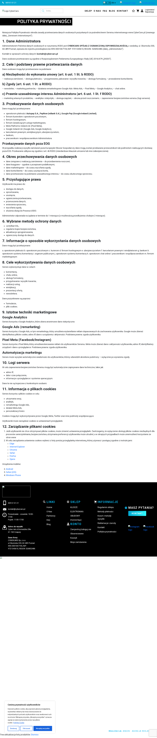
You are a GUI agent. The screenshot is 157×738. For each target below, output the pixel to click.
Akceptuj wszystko (43, 728)
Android (9, 469)
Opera (12, 459)
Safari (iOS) (11, 472)
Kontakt (122, 11)
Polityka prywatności (107, 531)
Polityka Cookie (18, 723)
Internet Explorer (17, 446)
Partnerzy (51, 516)
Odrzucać (26, 728)
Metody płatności (105, 511)
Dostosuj (13, 728)
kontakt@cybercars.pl (16, 509)
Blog (112, 11)
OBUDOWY (75, 516)
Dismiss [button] (35, 734)
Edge (12, 443)
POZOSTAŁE (76, 520)
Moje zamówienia (78, 542)
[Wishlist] (133, 11)
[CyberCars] (128, 2)
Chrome (13, 450)
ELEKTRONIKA (76, 511)
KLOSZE (74, 507)
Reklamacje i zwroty (107, 523)
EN (112, 3)
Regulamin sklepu (106, 507)
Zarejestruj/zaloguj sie (80, 529)
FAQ (105, 11)
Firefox (13, 456)
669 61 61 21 (11, 3)
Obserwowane (77, 533)
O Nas (97, 11)
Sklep (88, 11)
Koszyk (73, 538)
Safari (12, 453)
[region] (30, 717)
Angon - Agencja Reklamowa (139, 731)
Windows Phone (13, 475)
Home (49, 507)
